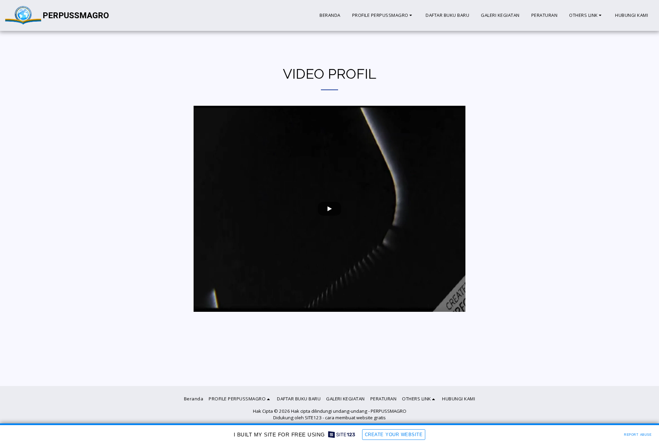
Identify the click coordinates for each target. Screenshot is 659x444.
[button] (383, 15)
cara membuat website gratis (355, 417)
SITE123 (313, 417)
